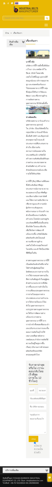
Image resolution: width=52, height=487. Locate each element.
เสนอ (33, 439)
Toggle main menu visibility (46, 25)
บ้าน (7, 33)
